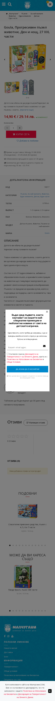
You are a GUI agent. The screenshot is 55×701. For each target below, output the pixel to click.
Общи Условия (13, 362)
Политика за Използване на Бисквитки (24, 359)
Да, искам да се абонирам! (27, 369)
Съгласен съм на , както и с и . (27, 358)
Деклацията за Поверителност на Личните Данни (22, 355)
